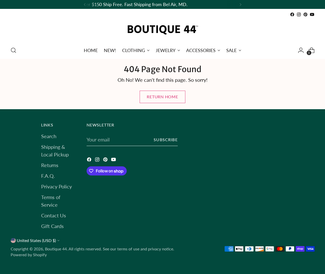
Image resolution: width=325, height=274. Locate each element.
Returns (49, 165)
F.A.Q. (48, 176)
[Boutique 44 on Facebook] (292, 14)
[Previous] (84, 4)
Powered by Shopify (29, 254)
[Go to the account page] (301, 50)
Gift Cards (52, 226)
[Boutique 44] (162, 30)
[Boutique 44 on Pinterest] (305, 14)
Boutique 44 (56, 249)
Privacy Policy (56, 186)
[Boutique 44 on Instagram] (299, 14)
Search (48, 136)
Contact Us (53, 215)
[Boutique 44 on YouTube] (312, 14)
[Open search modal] (13, 50)
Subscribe (166, 139)
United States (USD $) (36, 240)
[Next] (240, 4)
